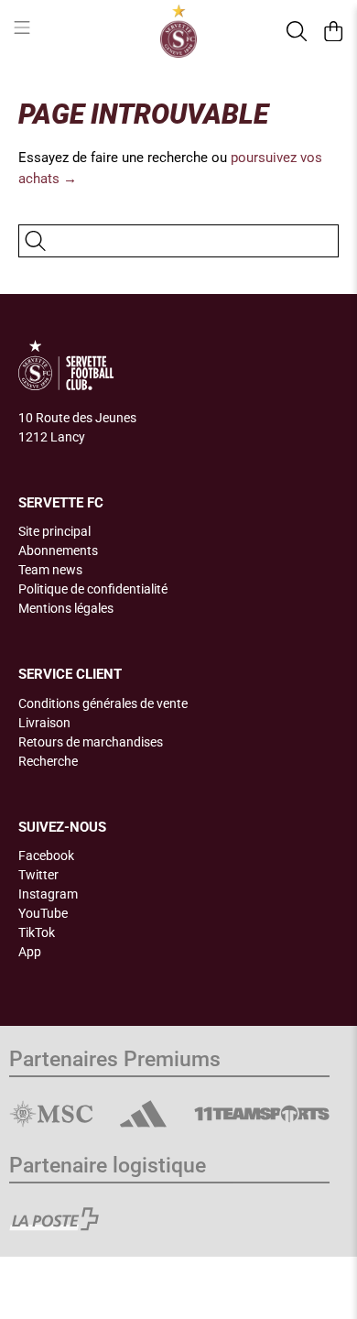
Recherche (48, 761)
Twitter (38, 874)
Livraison (44, 722)
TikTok (36, 932)
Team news (50, 569)
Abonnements (58, 550)
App (29, 951)
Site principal (54, 531)
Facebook (46, 855)
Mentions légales (66, 608)
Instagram (48, 894)
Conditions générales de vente (103, 703)
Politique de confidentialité (93, 589)
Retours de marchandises (90, 742)
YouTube (43, 913)
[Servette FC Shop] (179, 31)
